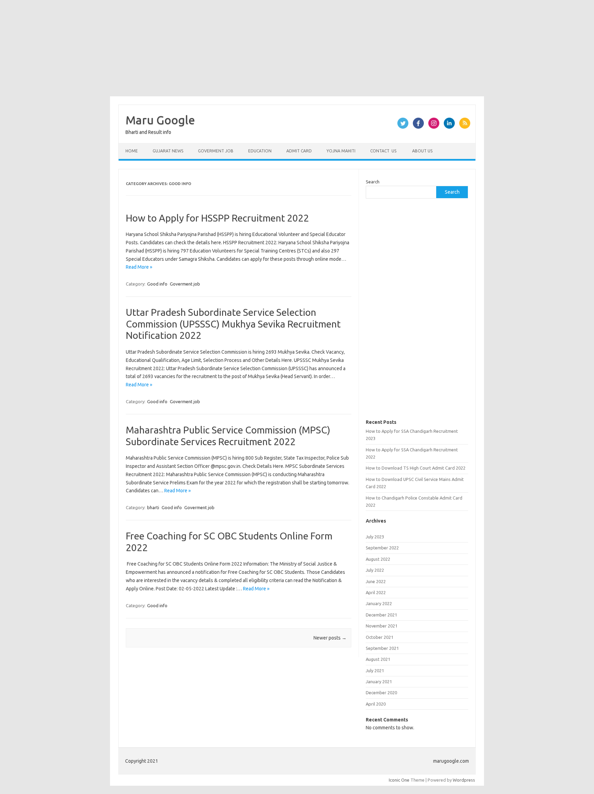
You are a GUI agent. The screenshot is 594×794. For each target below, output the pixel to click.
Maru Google (160, 119)
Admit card (299, 151)
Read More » (139, 267)
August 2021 (378, 659)
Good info (157, 283)
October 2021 (379, 637)
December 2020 (381, 692)
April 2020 (376, 703)
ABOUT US (421, 151)
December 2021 (381, 614)
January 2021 (379, 681)
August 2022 (378, 559)
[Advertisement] (206, 48)
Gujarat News (168, 151)
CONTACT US (383, 151)
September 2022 (382, 547)
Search (373, 181)
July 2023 (375, 536)
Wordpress (464, 779)
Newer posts (330, 638)
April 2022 (376, 592)
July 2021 (375, 670)
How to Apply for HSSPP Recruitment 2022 (217, 218)
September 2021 (382, 648)
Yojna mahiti (341, 151)
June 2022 (376, 581)
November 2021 (381, 625)
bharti (153, 507)
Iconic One (399, 779)
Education (260, 151)
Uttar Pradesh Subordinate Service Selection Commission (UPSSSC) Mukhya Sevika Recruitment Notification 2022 (233, 324)
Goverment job (215, 151)
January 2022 (379, 603)
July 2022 (375, 570)
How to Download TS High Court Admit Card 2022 (415, 467)
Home (131, 151)
